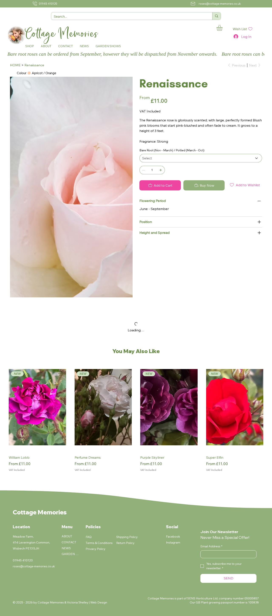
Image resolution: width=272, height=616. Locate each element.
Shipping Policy (127, 537)
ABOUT (67, 536)
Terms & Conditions (99, 543)
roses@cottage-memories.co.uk (220, 3)
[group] (136, 420)
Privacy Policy (95, 549)
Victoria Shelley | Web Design (87, 602)
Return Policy (125, 543)
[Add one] (160, 170)
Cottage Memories (63, 33)
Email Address (211, 546)
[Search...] (216, 16)
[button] (29, 46)
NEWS (66, 548)
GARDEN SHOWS (71, 554)
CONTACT (69, 542)
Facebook (173, 536)
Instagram (173, 542)
